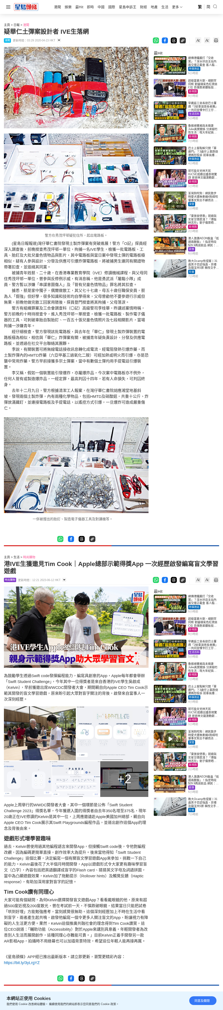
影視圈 (193, 91)
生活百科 (194, 114)
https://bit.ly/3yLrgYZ (22, 963)
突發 (191, 204)
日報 (17, 25)
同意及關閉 (202, 1000)
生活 (17, 557)
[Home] (26, 7)
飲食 (191, 249)
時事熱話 (194, 69)
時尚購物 (29, 557)
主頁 (7, 25)
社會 (191, 272)
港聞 (26, 25)
